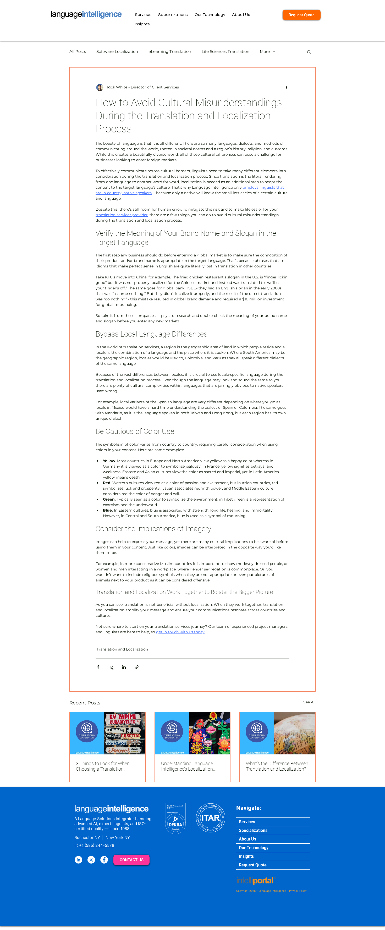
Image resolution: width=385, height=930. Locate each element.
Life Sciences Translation (225, 51)
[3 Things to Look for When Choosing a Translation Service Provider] (107, 733)
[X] (91, 860)
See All (309, 702)
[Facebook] (104, 860)
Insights (246, 856)
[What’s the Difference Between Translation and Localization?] (277, 733)
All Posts (77, 51)
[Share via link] (136, 667)
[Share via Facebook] (98, 667)
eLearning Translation (169, 51)
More (265, 51)
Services (247, 821)
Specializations (253, 830)
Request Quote (253, 864)
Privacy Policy (298, 890)
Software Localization (117, 51)
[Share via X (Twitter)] (110, 667)
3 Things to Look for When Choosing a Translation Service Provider (103, 766)
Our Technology (253, 847)
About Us (247, 839)
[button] (308, 51)
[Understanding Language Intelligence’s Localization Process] (192, 733)
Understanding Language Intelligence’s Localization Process (187, 766)
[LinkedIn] (78, 860)
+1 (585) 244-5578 (96, 845)
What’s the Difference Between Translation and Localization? (277, 766)
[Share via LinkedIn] (123, 667)
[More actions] (286, 87)
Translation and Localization (122, 649)
